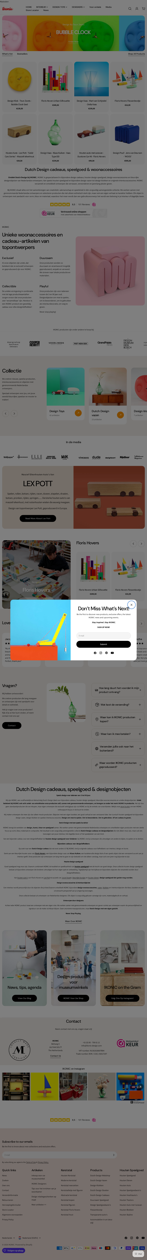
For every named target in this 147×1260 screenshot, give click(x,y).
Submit (103, 644)
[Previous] (6, 1086)
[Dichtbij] (131, 604)
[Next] (140, 1086)
